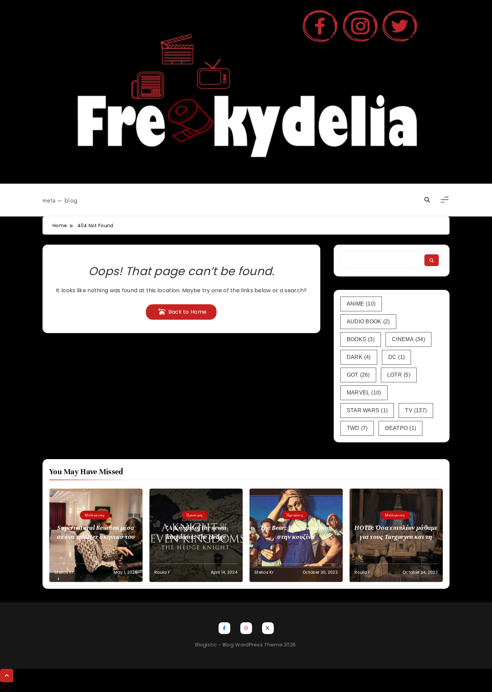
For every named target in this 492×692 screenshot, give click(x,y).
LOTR (398, 375)
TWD (357, 428)
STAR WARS (367, 410)
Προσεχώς (194, 515)
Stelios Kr (63, 572)
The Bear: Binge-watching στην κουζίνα (296, 532)
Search (431, 260)
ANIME (361, 304)
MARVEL (364, 392)
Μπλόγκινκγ (95, 515)
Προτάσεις (294, 515)
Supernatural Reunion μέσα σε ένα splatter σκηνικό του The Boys (96, 537)
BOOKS (361, 339)
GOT (358, 375)
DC (396, 357)
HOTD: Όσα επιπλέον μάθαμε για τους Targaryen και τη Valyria (396, 537)
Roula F (162, 572)
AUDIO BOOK (368, 321)
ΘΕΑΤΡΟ (400, 428)
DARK (359, 357)
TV (416, 410)
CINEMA (408, 339)
